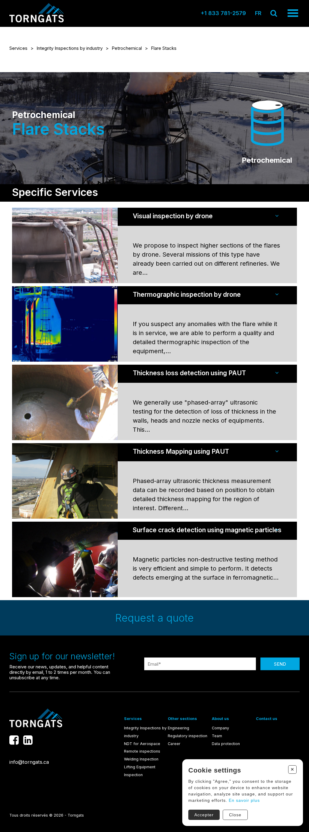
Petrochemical (127, 48)
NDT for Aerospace (142, 743)
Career (174, 743)
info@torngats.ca (29, 762)
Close (235, 814)
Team (217, 736)
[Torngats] (36, 20)
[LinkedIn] (28, 740)
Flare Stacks (164, 48)
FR (258, 13)
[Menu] (293, 13)
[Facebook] (14, 740)
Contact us (266, 718)
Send (280, 664)
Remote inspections (142, 751)
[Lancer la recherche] (273, 13)
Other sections (182, 718)
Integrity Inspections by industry (70, 48)
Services (18, 48)
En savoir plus (244, 800)
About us (220, 718)
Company (220, 728)
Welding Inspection (141, 759)
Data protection (226, 743)
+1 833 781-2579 (223, 13)
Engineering (178, 728)
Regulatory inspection (187, 736)
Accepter (204, 814)
